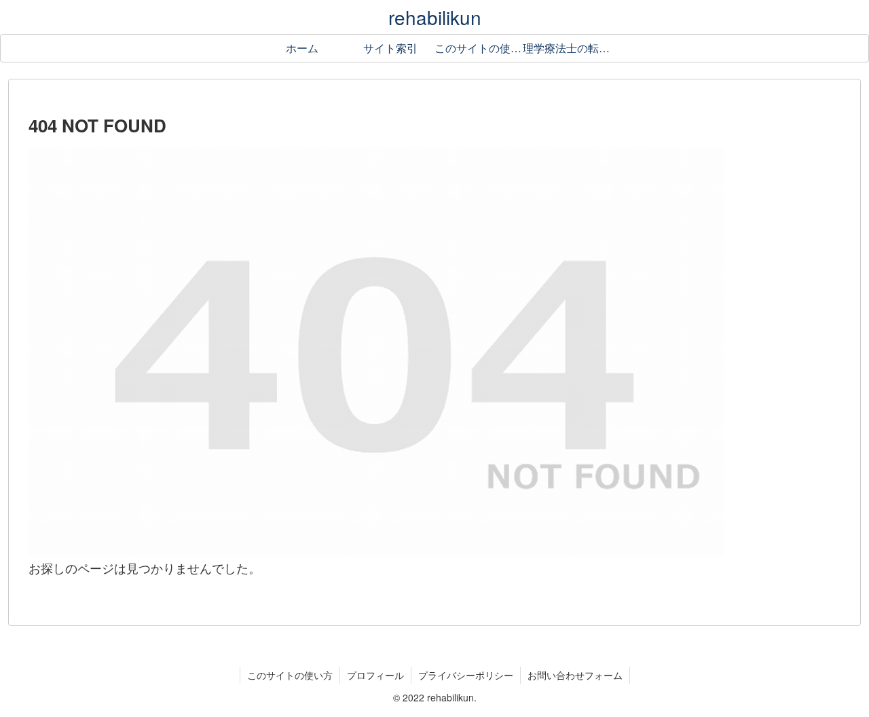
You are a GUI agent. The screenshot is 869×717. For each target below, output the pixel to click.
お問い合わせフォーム (575, 675)
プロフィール (375, 675)
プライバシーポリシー (465, 675)
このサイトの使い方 (290, 675)
